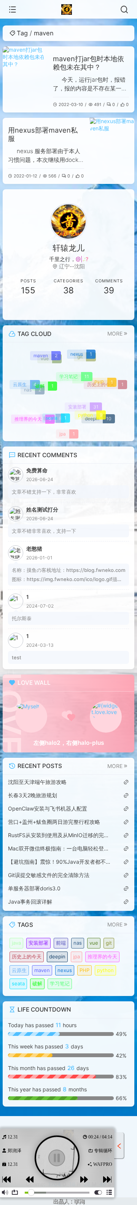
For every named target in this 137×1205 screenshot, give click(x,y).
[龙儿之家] (68, 9)
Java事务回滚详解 (30, 901)
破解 (37, 983)
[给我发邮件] (68, 309)
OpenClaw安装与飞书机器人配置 (47, 808)
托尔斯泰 (22, 618)
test (16, 657)
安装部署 (38, 943)
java (16, 943)
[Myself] (31, 717)
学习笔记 (60, 983)
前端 (61, 943)
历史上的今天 (26, 956)
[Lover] (106, 717)
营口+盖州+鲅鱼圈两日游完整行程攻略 (54, 822)
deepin (57, 956)
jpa (76, 956)
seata (18, 983)
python (105, 970)
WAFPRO (102, 1164)
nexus (64, 970)
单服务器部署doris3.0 (34, 888)
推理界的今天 (102, 956)
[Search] (124, 9)
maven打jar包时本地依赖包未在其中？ (88, 62)
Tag (22, 33)
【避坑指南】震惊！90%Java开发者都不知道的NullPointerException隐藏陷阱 (59, 861)
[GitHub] (109, 309)
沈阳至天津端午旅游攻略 (37, 782)
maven (42, 970)
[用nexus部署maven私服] (111, 151)
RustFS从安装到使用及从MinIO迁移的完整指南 (59, 835)
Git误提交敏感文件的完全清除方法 (48, 875)
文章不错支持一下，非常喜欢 (44, 492)
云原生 (19, 970)
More (115, 334)
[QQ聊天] (28, 309)
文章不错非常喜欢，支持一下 (44, 531)
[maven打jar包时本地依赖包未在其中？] (25, 79)
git (109, 943)
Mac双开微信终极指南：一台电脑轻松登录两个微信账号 (59, 848)
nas (77, 943)
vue (93, 943)
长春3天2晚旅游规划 (32, 795)
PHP (84, 970)
